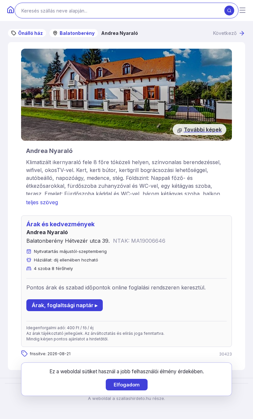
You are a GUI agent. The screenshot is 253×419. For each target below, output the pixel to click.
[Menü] (242, 10)
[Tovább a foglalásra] (126, 95)
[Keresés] (229, 10)
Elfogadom (127, 384)
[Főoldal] (10, 10)
